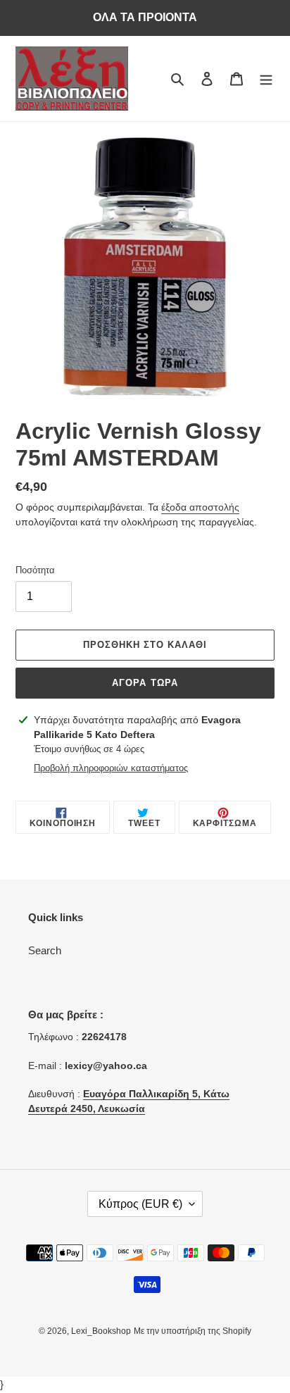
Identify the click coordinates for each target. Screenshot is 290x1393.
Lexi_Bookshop (101, 1331)
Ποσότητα (35, 570)
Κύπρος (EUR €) (140, 1204)
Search (44, 950)
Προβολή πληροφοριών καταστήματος (111, 768)
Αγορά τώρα (144, 682)
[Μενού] (266, 78)
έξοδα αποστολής (200, 507)
